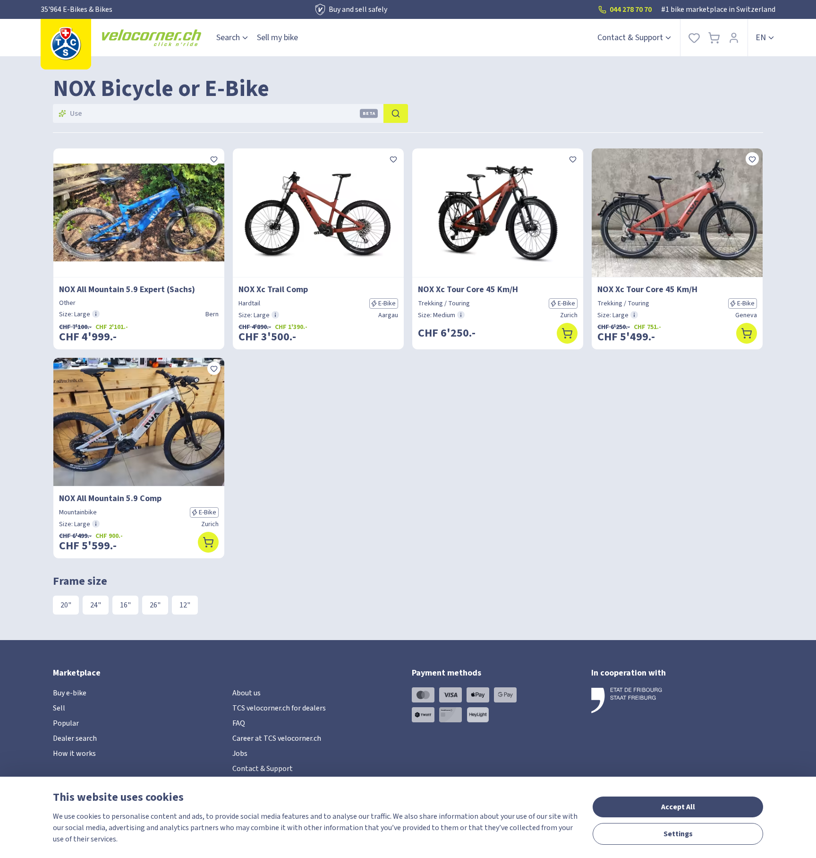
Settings (678, 834)
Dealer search (75, 738)
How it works (74, 753)
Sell (59, 708)
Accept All (678, 807)
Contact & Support (630, 37)
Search (228, 37)
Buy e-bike (69, 693)
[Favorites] (694, 37)
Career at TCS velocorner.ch (276, 738)
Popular (66, 723)
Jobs (239, 753)
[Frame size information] (96, 314)
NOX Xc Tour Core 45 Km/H (468, 289)
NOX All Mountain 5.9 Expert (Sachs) (127, 289)
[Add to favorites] (214, 158)
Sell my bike (277, 37)
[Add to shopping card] (567, 333)
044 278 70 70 (631, 9)
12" (184, 605)
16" (125, 605)
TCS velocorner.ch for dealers (279, 708)
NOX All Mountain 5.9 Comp (110, 498)
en (761, 37)
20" (65, 605)
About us (246, 693)
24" (95, 605)
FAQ (238, 723)
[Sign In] (734, 37)
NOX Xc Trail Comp (273, 289)
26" (155, 605)
